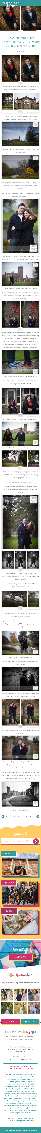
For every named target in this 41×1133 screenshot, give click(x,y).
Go (36, 841)
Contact (28, 1040)
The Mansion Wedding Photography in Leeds (18, 1101)
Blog (21, 1040)
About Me (22, 1037)
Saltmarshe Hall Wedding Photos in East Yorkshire (20, 1098)
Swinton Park (8, 119)
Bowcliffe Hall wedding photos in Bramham (20, 1074)
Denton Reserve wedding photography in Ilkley (20, 1077)
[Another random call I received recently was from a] (34, 1008)
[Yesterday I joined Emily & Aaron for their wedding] (7, 995)
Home (7, 1037)
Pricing (14, 1037)
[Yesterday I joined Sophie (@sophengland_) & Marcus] (20, 995)
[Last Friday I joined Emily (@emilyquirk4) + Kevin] (20, 1008)
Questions (13, 1040)
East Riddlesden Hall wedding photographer (20, 1079)
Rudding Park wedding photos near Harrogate (20, 1096)
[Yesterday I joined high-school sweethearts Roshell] (7, 1008)
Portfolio (31, 1037)
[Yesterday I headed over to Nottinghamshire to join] (34, 995)
